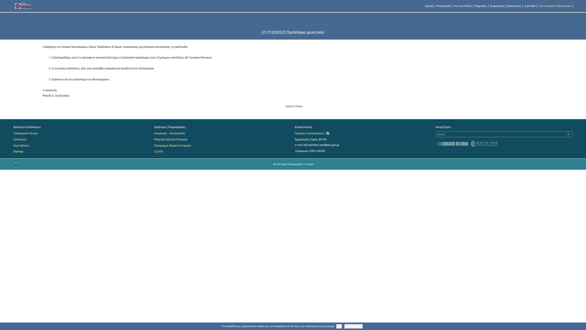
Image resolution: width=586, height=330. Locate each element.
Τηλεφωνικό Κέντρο (25, 133)
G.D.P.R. (158, 151)
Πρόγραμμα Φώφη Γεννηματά (172, 145)
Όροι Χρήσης (21, 145)
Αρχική (429, 5)
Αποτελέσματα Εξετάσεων (555, 5)
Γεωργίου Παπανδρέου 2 (310, 133)
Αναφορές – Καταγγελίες (169, 133)
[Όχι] (582, 326)
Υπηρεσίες (481, 5)
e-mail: (299, 144)
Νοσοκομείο (443, 5)
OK (339, 326)
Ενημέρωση (497, 5)
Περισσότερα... (353, 326)
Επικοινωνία (514, 5)
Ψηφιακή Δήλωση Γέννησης (171, 139)
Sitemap (18, 151)
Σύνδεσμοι (19, 139)
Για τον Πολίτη (463, 5)
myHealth (530, 5)
